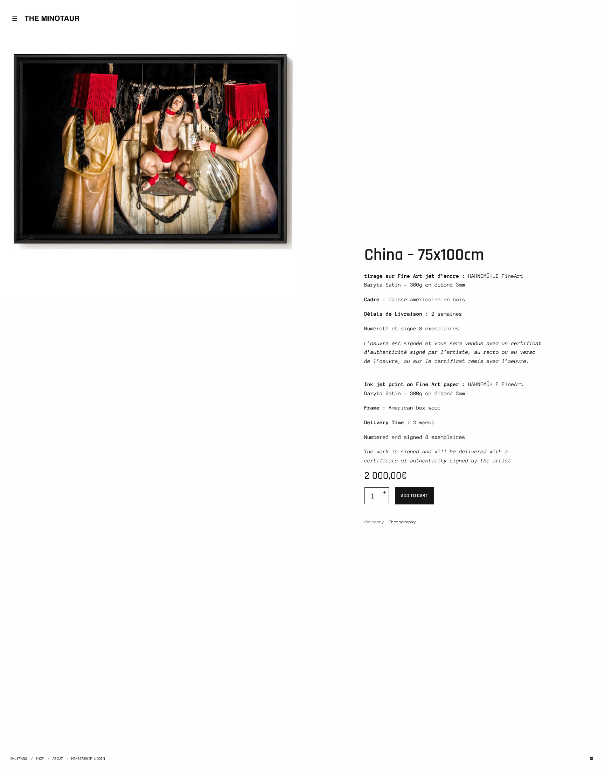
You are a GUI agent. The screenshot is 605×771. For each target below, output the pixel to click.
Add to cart (414, 496)
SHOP (40, 758)
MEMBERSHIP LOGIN (88, 758)
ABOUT (58, 758)
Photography (402, 521)
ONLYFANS (19, 758)
